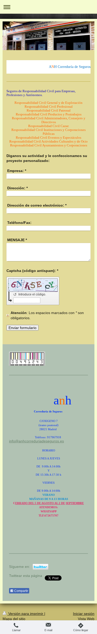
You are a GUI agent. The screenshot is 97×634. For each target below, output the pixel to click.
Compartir (20, 591)
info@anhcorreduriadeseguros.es (36, 441)
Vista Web (86, 619)
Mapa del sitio (14, 619)
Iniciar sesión (83, 614)
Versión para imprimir (25, 614)
